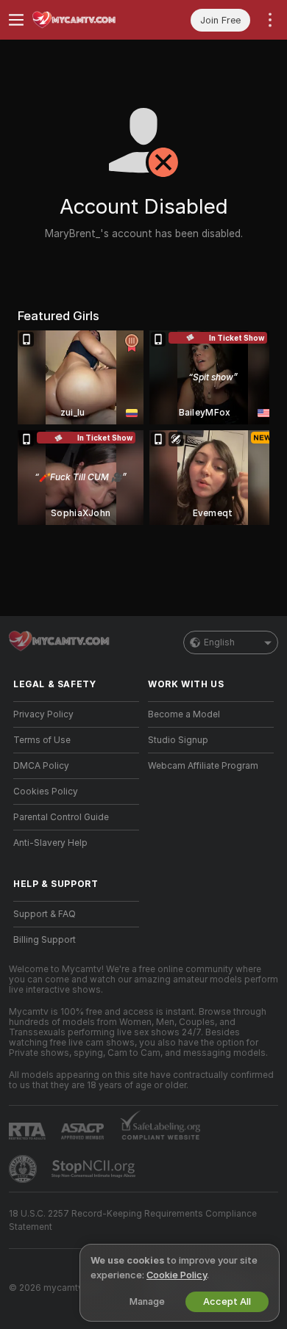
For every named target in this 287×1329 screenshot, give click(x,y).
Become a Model (184, 714)
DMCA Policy (41, 766)
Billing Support (44, 940)
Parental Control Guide (61, 817)
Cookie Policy (176, 1275)
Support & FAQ (44, 914)
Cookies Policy (45, 791)
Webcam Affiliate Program (203, 766)
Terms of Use (42, 740)
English (219, 642)
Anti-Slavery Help (50, 843)
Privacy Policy (43, 714)
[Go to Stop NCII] (95, 1169)
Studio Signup (178, 740)
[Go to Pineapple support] (24, 1169)
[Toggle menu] (16, 20)
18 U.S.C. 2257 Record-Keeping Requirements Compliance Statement (133, 1220)
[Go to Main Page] (88, 19)
